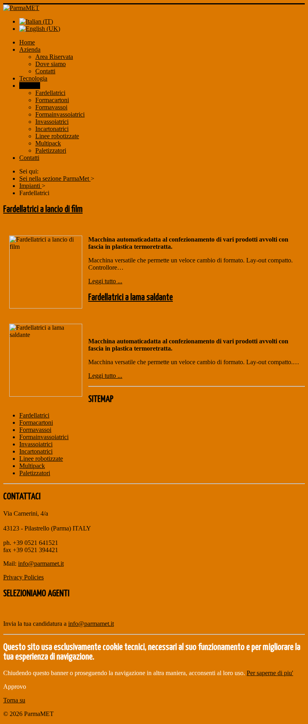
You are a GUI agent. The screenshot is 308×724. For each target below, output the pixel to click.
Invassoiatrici (52, 121)
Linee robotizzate (57, 136)
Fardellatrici (50, 92)
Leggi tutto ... (105, 281)
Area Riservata (54, 56)
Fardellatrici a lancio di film (43, 209)
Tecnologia (33, 78)
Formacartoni (52, 100)
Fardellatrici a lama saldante (130, 297)
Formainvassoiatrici (60, 114)
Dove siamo (50, 64)
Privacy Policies (23, 577)
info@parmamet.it (41, 563)
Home (27, 42)
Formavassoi (51, 107)
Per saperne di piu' (270, 673)
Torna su (14, 700)
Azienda (30, 49)
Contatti (45, 71)
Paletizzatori (50, 150)
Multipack (48, 143)
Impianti (29, 85)
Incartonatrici (52, 128)
